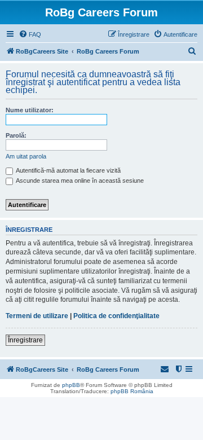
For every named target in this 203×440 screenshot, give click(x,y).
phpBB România (132, 391)
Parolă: (16, 135)
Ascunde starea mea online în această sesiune (79, 180)
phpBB (71, 385)
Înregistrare (25, 340)
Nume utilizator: (30, 110)
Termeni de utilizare (37, 316)
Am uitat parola (26, 156)
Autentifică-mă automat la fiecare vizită (68, 170)
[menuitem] (30, 34)
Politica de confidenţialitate (116, 316)
